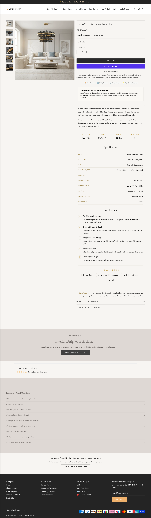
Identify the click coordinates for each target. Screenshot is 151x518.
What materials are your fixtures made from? (21, 426)
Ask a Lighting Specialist (75, 467)
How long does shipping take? (16, 431)
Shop (87, 2)
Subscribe (119, 499)
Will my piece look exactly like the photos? (20, 399)
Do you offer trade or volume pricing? (18, 442)
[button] (16, 50)
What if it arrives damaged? (15, 404)
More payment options (111, 71)
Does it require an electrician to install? (19, 410)
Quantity (81, 47)
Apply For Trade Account (75, 353)
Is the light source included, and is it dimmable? (22, 420)
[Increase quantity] (86, 52)
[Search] (135, 9)
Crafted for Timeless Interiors (26, 515)
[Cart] (139, 9)
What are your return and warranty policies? (20, 437)
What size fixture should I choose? (17, 415)
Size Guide (81, 42)
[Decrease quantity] (79, 52)
